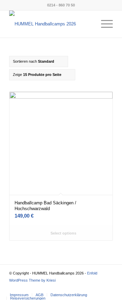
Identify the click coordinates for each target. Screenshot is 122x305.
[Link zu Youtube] (108, 288)
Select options (62, 233)
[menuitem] (87, 24)
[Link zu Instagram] (98, 288)
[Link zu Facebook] (87, 288)
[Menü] (103, 24)
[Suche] (87, 24)
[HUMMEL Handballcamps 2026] (50, 24)
